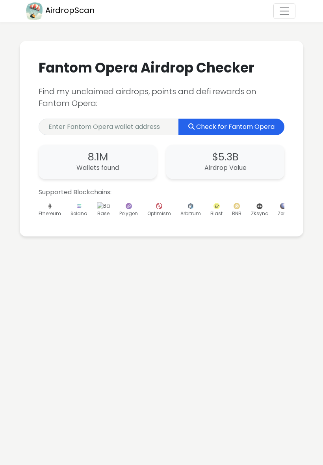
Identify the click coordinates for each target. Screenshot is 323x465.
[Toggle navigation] (284, 11)
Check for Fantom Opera (235, 126)
